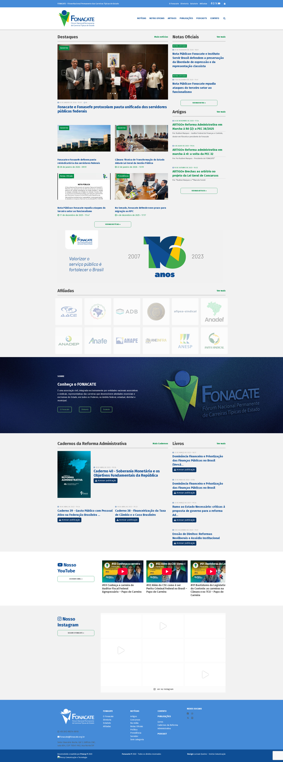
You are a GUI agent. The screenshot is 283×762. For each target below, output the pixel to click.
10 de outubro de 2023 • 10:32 (186, 168)
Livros (160, 722)
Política (133, 729)
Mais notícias (161, 37)
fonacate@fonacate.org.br (72, 737)
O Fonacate (174, 4)
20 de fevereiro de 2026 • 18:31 (186, 50)
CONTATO (162, 711)
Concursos (135, 720)
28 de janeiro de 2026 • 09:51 (73, 167)
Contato (214, 18)
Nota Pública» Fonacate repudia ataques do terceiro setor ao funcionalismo (194, 88)
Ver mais (221, 37)
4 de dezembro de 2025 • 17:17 (131, 215)
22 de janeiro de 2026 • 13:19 (130, 167)
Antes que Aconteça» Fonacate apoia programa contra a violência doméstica (105, 109)
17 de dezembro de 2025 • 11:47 (74, 215)
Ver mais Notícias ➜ (112, 224)
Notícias (141, 18)
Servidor (134, 736)
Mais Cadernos (160, 443)
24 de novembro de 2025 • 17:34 (186, 121)
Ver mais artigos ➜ (199, 191)
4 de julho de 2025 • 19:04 (184, 146)
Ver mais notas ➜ (199, 103)
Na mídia (134, 723)
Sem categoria (137, 739)
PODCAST (162, 734)
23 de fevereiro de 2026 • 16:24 (71, 103)
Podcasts (201, 18)
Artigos (172, 18)
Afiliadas (203, 4)
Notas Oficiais (156, 18)
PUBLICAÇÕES (164, 716)
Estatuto (194, 4)
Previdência (135, 733)
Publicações (186, 18)
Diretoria (185, 4)
